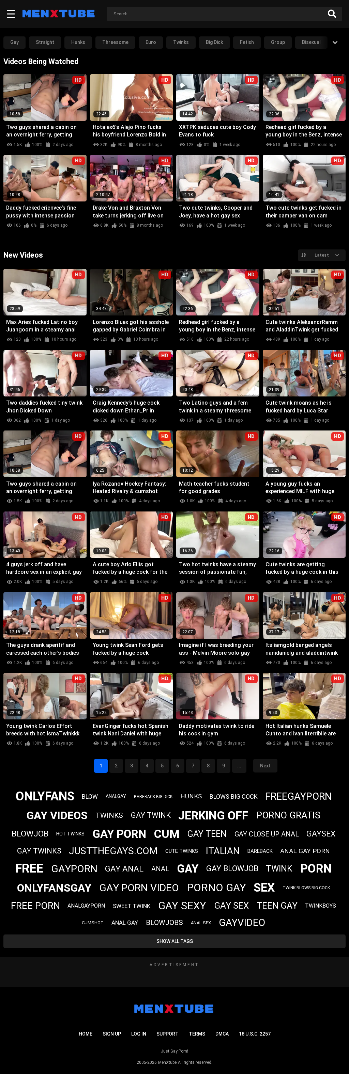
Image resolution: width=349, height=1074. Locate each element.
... (239, 765)
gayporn (74, 869)
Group (278, 42)
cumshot (93, 922)
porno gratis (288, 815)
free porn (35, 905)
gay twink (151, 815)
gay (187, 868)
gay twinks (39, 851)
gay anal (124, 869)
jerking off (213, 815)
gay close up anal (266, 834)
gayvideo (242, 922)
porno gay (216, 887)
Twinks (181, 42)
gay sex (231, 905)
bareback (260, 851)
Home (85, 1034)
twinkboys (320, 905)
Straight (45, 42)
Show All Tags (174, 941)
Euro (151, 42)
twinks (109, 815)
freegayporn (298, 796)
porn (316, 869)
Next (265, 765)
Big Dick (214, 42)
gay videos (57, 815)
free (29, 868)
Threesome (115, 42)
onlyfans (44, 796)
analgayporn (86, 905)
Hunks (78, 42)
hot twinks (70, 833)
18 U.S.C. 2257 (255, 1034)
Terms (197, 1034)
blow (90, 796)
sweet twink (131, 905)
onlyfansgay (54, 887)
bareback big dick (153, 796)
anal (160, 869)
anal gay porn (305, 851)
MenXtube (167, 1062)
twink (279, 869)
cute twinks (181, 851)
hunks (191, 796)
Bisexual (311, 42)
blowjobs (164, 922)
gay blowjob (232, 868)
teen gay (277, 905)
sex (264, 888)
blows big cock (234, 796)
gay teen (207, 834)
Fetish (247, 42)
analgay (116, 796)
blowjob (30, 834)
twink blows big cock (306, 887)
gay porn (119, 834)
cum (167, 834)
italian (223, 851)
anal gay (124, 922)
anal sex (201, 922)
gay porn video (139, 888)
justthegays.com (113, 851)
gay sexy (182, 905)
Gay (14, 42)
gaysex (320, 834)
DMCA (222, 1034)
